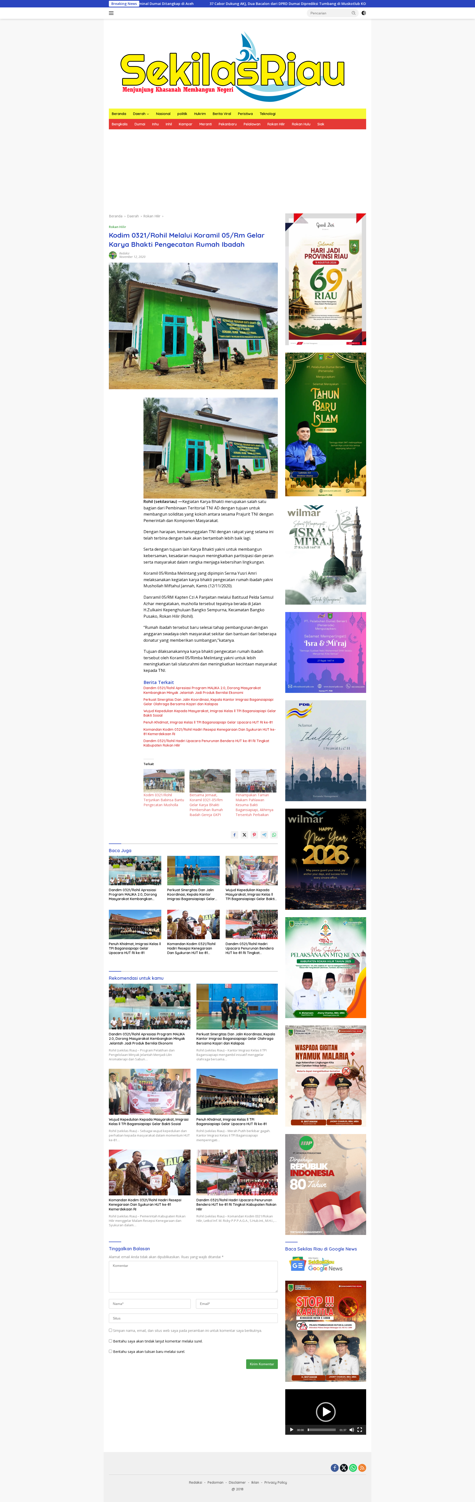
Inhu (155, 124)
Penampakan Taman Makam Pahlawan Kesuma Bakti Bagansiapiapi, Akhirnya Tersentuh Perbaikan (254, 805)
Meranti (205, 124)
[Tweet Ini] (244, 835)
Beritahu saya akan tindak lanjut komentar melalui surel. (158, 1341)
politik (182, 114)
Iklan (255, 1482)
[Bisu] (351, 1429)
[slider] (322, 1430)
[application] (325, 1412)
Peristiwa (245, 114)
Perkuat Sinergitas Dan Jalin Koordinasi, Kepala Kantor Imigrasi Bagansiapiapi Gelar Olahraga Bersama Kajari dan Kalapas (208, 701)
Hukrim (200, 114)
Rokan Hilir (276, 124)
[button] (354, 13)
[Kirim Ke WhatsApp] (274, 835)
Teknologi (268, 114)
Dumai (140, 124)
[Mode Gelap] (363, 13)
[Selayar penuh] (359, 1429)
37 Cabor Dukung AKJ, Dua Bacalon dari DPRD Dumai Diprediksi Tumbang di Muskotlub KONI (198, 3)
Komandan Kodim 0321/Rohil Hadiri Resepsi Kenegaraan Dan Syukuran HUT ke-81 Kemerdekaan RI (209, 731)
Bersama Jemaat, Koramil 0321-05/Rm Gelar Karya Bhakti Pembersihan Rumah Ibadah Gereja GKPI (206, 805)
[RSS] (362, 1468)
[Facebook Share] (234, 835)
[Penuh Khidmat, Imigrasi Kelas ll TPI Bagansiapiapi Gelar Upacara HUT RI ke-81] (135, 924)
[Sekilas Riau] (232, 65)
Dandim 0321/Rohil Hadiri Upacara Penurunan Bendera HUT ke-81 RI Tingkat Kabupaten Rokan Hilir (206, 743)
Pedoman (215, 1482)
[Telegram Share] (264, 835)
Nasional (163, 114)
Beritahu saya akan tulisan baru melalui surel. (149, 1351)
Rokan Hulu (301, 124)
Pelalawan (252, 124)
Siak (320, 124)
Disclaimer (237, 1482)
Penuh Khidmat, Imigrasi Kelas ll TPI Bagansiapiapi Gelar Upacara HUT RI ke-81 (208, 722)
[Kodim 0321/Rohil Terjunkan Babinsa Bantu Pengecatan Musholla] (164, 781)
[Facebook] (335, 1468)
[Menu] (112, 13)
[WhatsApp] (353, 1468)
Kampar (185, 124)
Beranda (119, 114)
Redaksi (124, 253)
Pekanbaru (228, 124)
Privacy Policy (275, 1482)
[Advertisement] (237, 166)
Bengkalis (120, 124)
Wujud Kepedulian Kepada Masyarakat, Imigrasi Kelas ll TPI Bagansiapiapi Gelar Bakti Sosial (209, 713)
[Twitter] (344, 1468)
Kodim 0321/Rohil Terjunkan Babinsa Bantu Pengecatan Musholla (163, 800)
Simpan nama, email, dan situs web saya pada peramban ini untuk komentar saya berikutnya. (187, 1330)
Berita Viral (222, 114)
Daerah (139, 114)
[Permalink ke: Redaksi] (113, 254)
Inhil (169, 124)
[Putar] (291, 1429)
